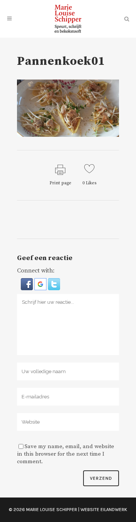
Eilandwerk (113, 509)
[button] (27, 284)
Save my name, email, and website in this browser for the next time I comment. (65, 454)
